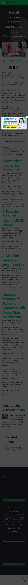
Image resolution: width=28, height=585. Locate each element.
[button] (14, 292)
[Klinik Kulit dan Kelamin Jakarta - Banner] (14, 123)
